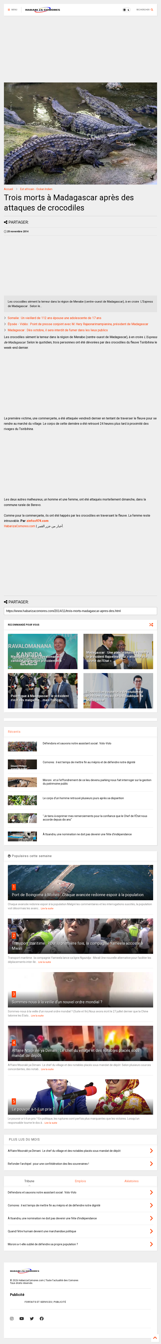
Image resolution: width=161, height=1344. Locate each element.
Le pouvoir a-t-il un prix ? (33, 1109)
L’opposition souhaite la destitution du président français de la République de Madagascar (114, 696)
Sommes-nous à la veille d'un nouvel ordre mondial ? (57, 1002)
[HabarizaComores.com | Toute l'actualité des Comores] (42, 11)
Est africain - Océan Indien (36, 189)
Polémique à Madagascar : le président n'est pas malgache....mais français (40, 698)
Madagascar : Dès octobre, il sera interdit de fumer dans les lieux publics (58, 330)
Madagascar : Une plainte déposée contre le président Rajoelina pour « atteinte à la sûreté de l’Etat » (117, 657)
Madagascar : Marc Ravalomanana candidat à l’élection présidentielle (36, 659)
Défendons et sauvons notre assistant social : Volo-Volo (77, 743)
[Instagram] (12, 1318)
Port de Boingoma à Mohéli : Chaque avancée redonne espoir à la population (78, 894)
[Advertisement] (79, 49)
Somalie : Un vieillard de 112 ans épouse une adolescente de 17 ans (54, 318)
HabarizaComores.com (19, 526)
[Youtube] (21, 1318)
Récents (14, 732)
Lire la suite (47, 908)
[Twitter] (32, 1318)
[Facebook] (42, 1318)
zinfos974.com (37, 521)
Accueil (8, 189)
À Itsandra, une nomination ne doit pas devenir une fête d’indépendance (87, 834)
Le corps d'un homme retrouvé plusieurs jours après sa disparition (83, 798)
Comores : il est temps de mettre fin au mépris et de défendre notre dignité (89, 762)
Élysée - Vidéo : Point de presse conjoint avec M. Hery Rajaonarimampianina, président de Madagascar (78, 324)
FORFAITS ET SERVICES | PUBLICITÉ (45, 1302)
